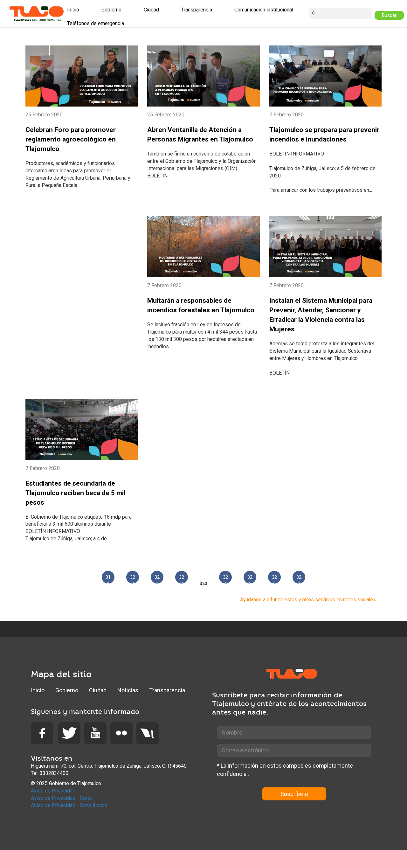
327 (298, 579)
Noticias (127, 690)
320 (132, 579)
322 (181, 579)
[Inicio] (36, 13)
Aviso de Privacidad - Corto (61, 798)
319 (108, 579)
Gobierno (66, 690)
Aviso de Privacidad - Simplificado (69, 805)
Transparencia (167, 690)
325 (249, 579)
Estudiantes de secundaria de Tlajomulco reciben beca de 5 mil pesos (75, 493)
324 (225, 579)
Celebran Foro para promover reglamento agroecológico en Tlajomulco (70, 139)
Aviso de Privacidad (53, 791)
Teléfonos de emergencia (95, 23)
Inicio (38, 690)
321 (157, 579)
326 (274, 579)
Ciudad (98, 690)
